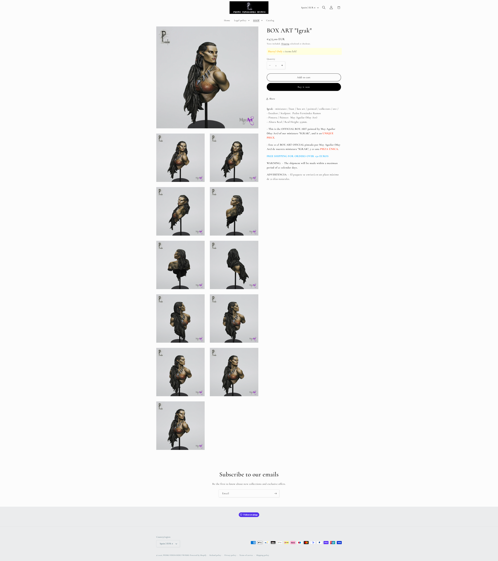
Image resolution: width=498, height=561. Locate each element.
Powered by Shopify (198, 555)
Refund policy (215, 555)
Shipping (285, 44)
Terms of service (246, 555)
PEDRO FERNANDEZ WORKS (176, 555)
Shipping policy (262, 555)
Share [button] (272, 98)
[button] (241, 20)
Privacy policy (230, 555)
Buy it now (304, 87)
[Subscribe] (275, 493)
